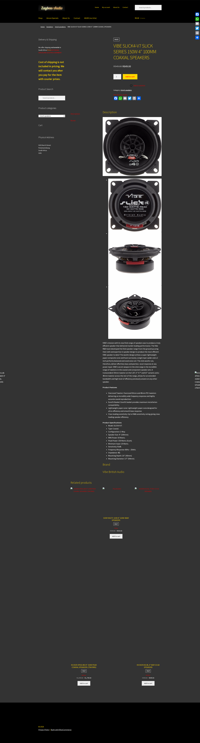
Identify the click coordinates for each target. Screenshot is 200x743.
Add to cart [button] (84, 683)
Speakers (49, 27)
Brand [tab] (73, 120)
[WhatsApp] (197, 19)
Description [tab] (75, 114)
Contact (125, 7)
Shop (40, 18)
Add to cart (130, 76)
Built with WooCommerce (61, 730)
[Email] (197, 23)
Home (97, 7)
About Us (116, 7)
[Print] (197, 33)
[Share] (197, 37)
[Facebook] (197, 14)
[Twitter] (197, 28)
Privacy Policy (43, 730)
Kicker (84, 675)
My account (106, 7)
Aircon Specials (52, 18)
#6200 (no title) (90, 18)
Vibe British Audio (120, 95)
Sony (116, 528)
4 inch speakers (60, 27)
